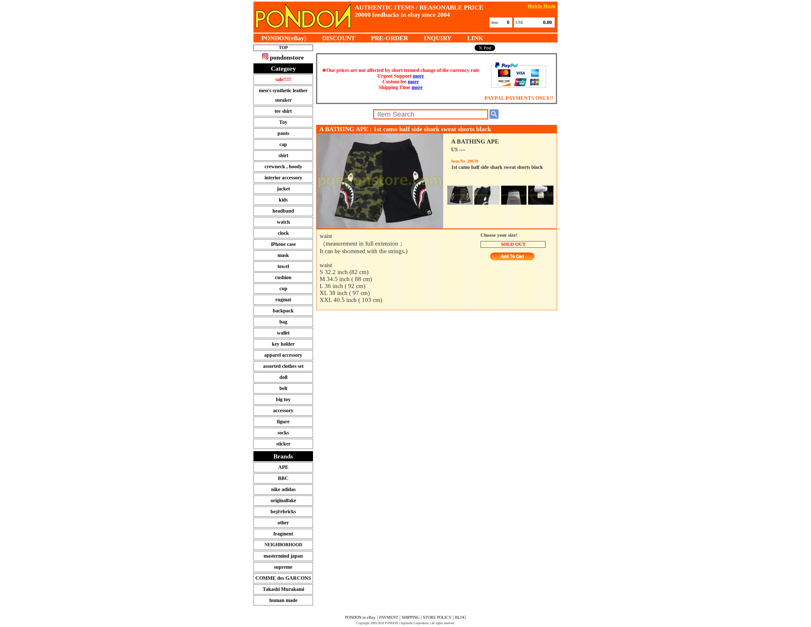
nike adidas (283, 489)
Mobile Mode (542, 5)
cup (283, 288)
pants (283, 133)
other (283, 522)
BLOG (460, 617)
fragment (283, 533)
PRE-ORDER (389, 38)
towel (283, 266)
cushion (283, 277)
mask (283, 255)
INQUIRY (437, 38)
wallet (283, 333)
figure (283, 421)
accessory (283, 410)
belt (283, 388)
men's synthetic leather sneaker (283, 95)
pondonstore (286, 57)
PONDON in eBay (360, 617)
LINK (475, 38)
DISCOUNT (338, 38)
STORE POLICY (437, 617)
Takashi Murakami (283, 589)
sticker (283, 443)
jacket (283, 188)
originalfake (283, 500)
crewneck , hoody (283, 166)
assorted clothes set (283, 366)
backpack (283, 310)
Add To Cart (512, 256)
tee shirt (283, 111)
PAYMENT (388, 617)
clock (283, 233)
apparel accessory (283, 355)
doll (283, 377)
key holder (283, 344)
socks (283, 432)
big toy (283, 399)
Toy (283, 122)
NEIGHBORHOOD (283, 544)
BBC (283, 478)
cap (283, 144)
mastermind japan (283, 556)
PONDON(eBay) (283, 38)
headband (283, 211)
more (418, 76)
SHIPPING (410, 617)
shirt (283, 155)
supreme (283, 567)
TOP (283, 47)
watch (283, 222)
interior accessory (283, 177)
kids (283, 199)
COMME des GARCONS (283, 578)
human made (283, 600)
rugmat (283, 299)
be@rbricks (283, 511)
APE (283, 467)
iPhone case (283, 244)
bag (283, 321)
